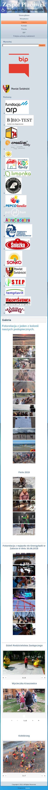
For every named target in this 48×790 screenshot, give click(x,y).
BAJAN (28, 788)
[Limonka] (18, 176)
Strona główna (24, 15)
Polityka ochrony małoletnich (24, 36)
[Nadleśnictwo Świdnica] (13, 193)
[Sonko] (13, 265)
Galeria (24, 22)
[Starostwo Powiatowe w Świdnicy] (15, 276)
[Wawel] (14, 313)
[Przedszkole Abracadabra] (17, 222)
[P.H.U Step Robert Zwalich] (15, 286)
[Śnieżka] (17, 249)
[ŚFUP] (18, 237)
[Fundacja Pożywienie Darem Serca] (8, 156)
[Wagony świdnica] (18, 305)
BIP (24, 33)
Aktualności (24, 19)
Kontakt (24, 26)
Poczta (24, 29)
